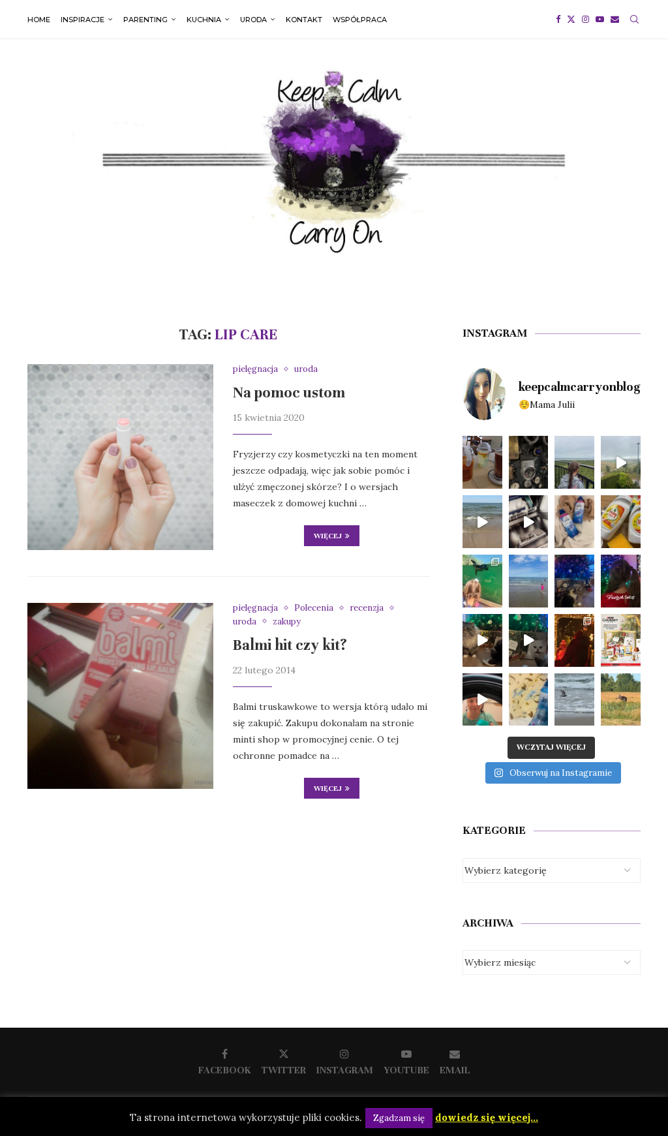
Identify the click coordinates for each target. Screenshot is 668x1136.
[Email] (615, 19)
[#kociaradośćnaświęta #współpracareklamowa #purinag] (482, 640)
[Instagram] (585, 19)
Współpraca (360, 19)
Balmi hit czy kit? (290, 645)
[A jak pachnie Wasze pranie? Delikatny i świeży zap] (529, 699)
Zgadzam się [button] (399, 1118)
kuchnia (204, 19)
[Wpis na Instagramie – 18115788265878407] (482, 521)
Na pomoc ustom (289, 392)
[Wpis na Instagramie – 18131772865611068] (574, 462)
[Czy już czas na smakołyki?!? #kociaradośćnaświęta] (574, 581)
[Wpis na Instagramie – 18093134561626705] (621, 462)
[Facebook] (558, 19)
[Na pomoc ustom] (120, 457)
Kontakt (304, 19)
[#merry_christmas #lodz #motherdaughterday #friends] (574, 640)
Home (38, 19)
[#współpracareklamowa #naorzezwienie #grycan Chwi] (482, 462)
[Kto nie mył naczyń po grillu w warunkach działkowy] (621, 521)
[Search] (634, 19)
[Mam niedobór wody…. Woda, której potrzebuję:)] (529, 581)
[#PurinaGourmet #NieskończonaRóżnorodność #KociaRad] (621, 640)
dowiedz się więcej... (486, 1117)
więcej (328, 535)
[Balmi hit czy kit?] (120, 696)
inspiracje (82, 19)
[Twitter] (571, 19)
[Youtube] (600, 19)
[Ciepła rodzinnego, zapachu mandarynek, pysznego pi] (621, 581)
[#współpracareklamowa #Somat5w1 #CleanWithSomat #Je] (529, 521)
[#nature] (621, 699)
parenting (145, 19)
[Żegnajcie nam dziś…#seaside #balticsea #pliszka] (574, 699)
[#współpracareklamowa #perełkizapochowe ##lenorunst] (482, 699)
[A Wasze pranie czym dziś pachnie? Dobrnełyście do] (574, 521)
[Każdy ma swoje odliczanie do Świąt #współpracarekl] (529, 640)
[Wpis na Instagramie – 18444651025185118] (529, 462)
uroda (253, 19)
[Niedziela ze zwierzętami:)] (482, 581)
